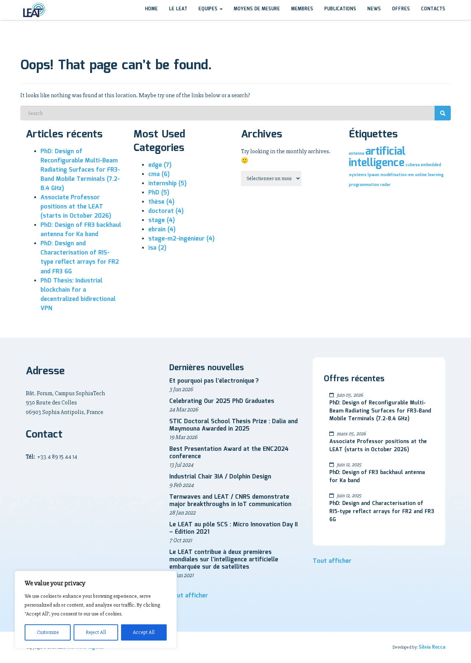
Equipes (208, 9)
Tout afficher (188, 595)
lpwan (373, 175)
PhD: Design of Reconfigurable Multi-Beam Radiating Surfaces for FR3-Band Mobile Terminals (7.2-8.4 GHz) (80, 170)
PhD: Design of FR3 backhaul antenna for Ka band (80, 230)
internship (167, 183)
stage (161, 220)
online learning (429, 175)
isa (157, 248)
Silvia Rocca (432, 647)
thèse (161, 202)
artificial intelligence (377, 157)
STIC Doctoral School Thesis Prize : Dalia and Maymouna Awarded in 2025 (233, 425)
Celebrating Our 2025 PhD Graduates (221, 401)
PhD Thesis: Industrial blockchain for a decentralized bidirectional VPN (78, 294)
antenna (356, 154)
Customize (48, 632)
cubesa (413, 165)
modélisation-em (397, 175)
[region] (96, 609)
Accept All (144, 632)
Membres (302, 9)
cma (159, 174)
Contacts (433, 9)
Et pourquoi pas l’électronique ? (214, 381)
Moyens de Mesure (257, 9)
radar (385, 185)
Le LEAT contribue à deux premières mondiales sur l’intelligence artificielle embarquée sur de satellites (223, 560)
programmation (364, 185)
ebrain (162, 229)
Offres (401, 9)
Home (151, 9)
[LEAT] (34, 10)
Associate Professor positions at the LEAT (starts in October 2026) (75, 207)
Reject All (96, 632)
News (374, 9)
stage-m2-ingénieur (181, 238)
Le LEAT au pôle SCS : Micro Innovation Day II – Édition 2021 (233, 528)
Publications (340, 9)
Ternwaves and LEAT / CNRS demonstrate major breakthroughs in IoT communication (230, 500)
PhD (158, 192)
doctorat (166, 211)
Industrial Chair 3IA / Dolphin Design (220, 476)
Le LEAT (178, 9)
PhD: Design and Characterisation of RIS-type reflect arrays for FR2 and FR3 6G (79, 257)
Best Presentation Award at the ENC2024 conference (228, 453)
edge (159, 165)
